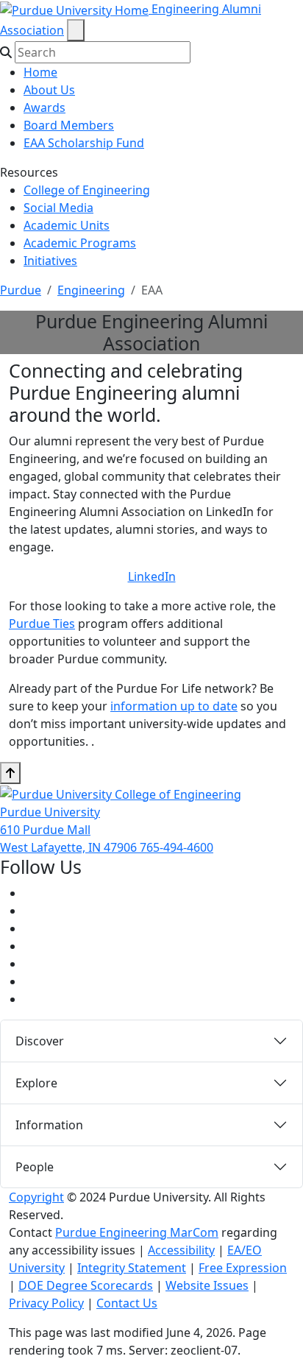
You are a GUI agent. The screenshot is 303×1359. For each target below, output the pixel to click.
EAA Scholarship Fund (84, 143)
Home (40, 72)
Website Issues (207, 1285)
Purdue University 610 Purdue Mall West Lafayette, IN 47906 (70, 829)
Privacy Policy (46, 1303)
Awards (44, 107)
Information (49, 1125)
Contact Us (126, 1303)
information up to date (174, 706)
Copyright (36, 1197)
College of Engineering (87, 190)
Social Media (58, 208)
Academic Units (67, 225)
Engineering (91, 290)
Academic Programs (80, 243)
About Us (49, 90)
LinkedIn (152, 576)
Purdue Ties (42, 623)
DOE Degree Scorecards (85, 1285)
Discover (39, 1041)
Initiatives (50, 261)
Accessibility (181, 1250)
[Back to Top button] (10, 773)
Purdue (20, 290)
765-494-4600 (176, 847)
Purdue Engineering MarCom (136, 1232)
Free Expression (243, 1268)
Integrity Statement (131, 1268)
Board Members (69, 125)
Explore (36, 1083)
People (34, 1167)
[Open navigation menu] (76, 30)
